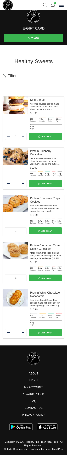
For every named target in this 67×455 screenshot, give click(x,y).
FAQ (33, 401)
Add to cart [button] (46, 136)
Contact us (34, 407)
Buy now (33, 38)
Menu (33, 380)
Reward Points (33, 394)
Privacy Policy (33, 414)
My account (33, 387)
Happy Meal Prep (53, 449)
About (33, 373)
